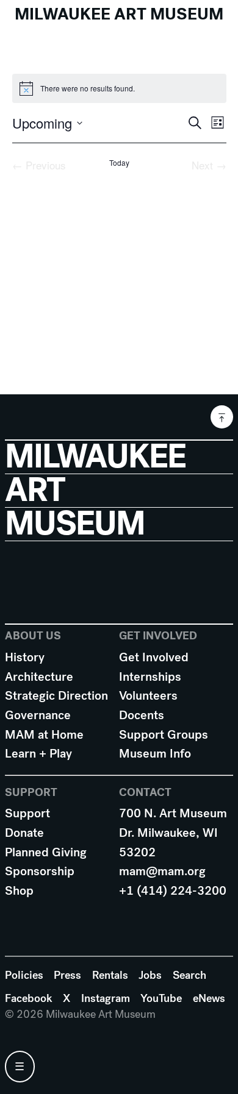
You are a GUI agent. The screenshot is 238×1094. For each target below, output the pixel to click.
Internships (150, 677)
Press (67, 975)
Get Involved (154, 657)
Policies (24, 975)
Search (189, 975)
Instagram (105, 998)
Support (27, 813)
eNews (209, 998)
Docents (141, 715)
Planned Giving (46, 852)
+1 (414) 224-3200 (172, 891)
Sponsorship (39, 871)
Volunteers (148, 695)
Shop (19, 891)
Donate (24, 833)
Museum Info (155, 753)
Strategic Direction (56, 695)
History (25, 657)
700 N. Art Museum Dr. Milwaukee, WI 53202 (173, 832)
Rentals (110, 975)
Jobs (150, 975)
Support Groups (163, 734)
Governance (38, 715)
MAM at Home (44, 734)
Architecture (39, 677)
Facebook (28, 998)
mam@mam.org (162, 871)
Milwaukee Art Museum (119, 14)
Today (119, 163)
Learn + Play (38, 753)
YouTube (161, 998)
